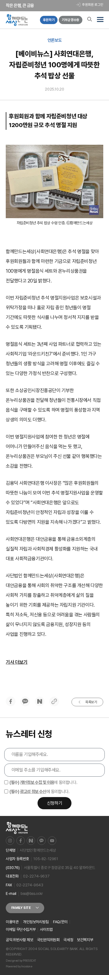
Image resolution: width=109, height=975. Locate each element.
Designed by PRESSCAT (21, 960)
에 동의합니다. (43, 782)
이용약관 (12, 922)
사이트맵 (46, 929)
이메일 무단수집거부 (20, 929)
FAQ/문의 (60, 922)
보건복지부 (85, 940)
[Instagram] (10, 840)
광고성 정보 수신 (33, 791)
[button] (99, 20)
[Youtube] (52, 840)
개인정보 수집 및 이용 (37, 782)
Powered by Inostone (19, 966)
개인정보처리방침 (36, 922)
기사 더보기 (17, 662)
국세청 (68, 940)
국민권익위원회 (48, 940)
